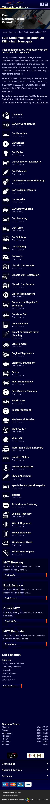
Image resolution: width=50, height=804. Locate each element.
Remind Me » (10, 644)
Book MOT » (10, 575)
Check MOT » (10, 621)
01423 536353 (41, 102)
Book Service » (11, 598)
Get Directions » (10, 686)
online (11, 102)
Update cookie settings (10, 795)
